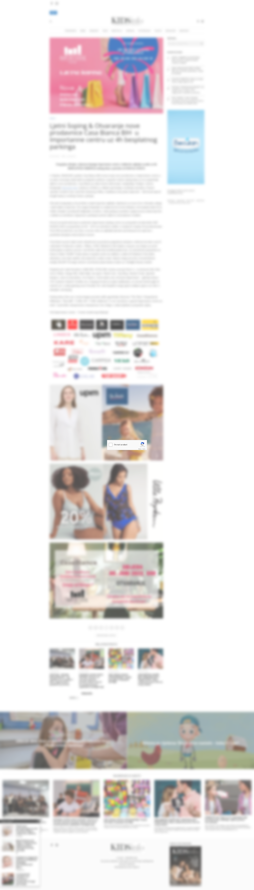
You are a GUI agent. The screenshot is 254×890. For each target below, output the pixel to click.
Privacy (139, 448)
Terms (143, 448)
